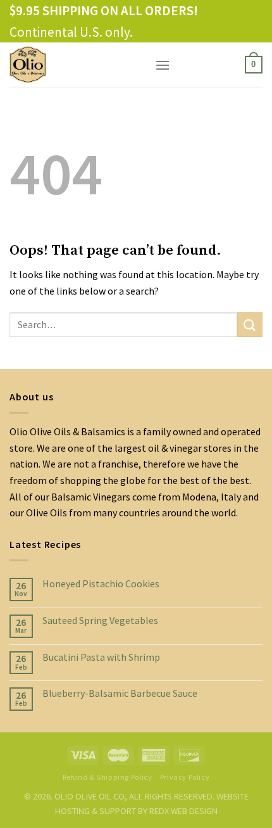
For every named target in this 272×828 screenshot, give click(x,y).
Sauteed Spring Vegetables (100, 621)
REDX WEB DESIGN (183, 811)
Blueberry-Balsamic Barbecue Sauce (119, 693)
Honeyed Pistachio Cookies (100, 584)
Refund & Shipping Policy (107, 777)
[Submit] (250, 324)
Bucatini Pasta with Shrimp (101, 657)
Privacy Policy (185, 777)
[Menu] (162, 64)
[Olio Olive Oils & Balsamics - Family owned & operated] (72, 64)
